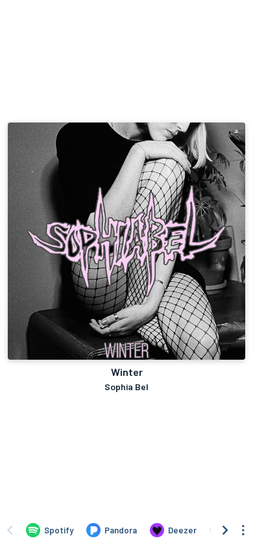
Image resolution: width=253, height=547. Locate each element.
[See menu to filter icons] (243, 530)
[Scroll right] (225, 530)
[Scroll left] (9, 530)
